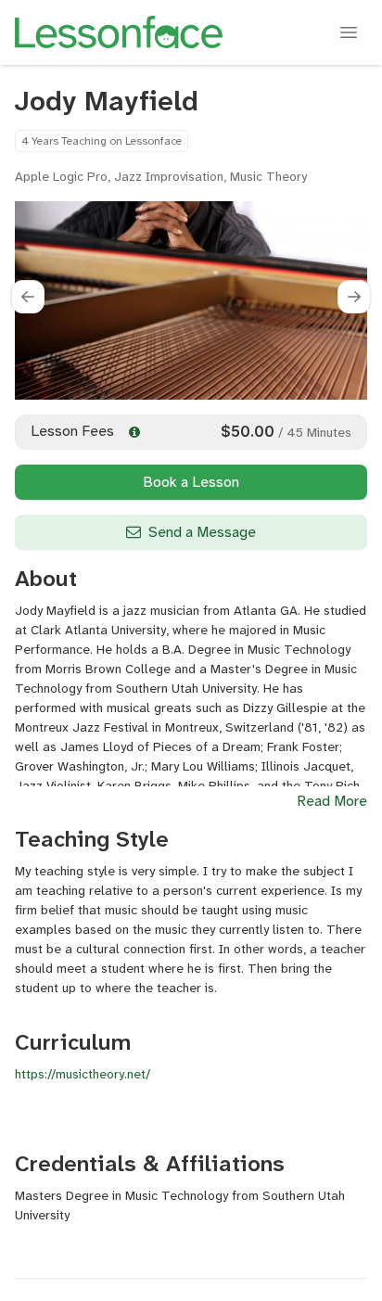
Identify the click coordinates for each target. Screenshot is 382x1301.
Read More (332, 801)
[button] (28, 296)
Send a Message (202, 532)
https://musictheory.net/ (82, 1073)
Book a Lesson (191, 481)
